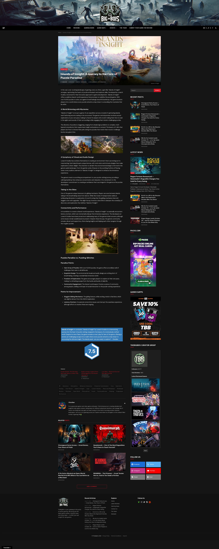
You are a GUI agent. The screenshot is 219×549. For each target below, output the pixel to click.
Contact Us (114, 509)
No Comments (93, 82)
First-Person (69, 388)
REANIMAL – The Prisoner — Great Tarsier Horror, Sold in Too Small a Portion (108, 474)
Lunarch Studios (96, 388)
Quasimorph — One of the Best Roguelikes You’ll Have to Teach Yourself (109, 446)
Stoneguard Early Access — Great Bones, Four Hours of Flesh (73, 446)
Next (145, 450)
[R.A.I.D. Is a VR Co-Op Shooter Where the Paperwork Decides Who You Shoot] (135, 129)
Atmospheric (74, 386)
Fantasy (61, 388)
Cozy (112, 386)
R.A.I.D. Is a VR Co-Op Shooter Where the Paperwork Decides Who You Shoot (150, 129)
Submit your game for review (140, 28)
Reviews (76, 28)
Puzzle (93, 391)
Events (112, 28)
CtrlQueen (135, 183)
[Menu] (4, 28)
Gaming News (89, 28)
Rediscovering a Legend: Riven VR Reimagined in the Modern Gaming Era (89, 373)
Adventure (64, 69)
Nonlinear (68, 391)
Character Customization (101, 386)
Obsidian (64, 82)
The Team (114, 511)
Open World (76, 391)
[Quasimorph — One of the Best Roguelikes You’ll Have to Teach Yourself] (109, 434)
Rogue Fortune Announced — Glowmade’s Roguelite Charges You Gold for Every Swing (150, 117)
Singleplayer (119, 391)
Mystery (61, 391)
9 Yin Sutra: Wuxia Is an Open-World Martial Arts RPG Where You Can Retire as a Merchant (73, 475)
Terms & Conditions (116, 536)
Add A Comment (92, 486)
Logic (87, 388)
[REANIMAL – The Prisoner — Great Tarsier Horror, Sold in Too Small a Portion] (109, 462)
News (132, 173)
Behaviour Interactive (86, 386)
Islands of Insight (79, 388)
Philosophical (85, 391)
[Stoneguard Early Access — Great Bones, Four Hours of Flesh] (74, 434)
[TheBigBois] (109, 13)
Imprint (125, 536)
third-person (62, 394)
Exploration (119, 386)
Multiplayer (120, 388)
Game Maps (101, 28)
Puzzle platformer (102, 391)
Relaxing (111, 391)
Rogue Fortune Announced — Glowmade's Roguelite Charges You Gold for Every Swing (95, 507)
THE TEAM (123, 28)
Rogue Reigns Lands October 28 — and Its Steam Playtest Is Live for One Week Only (150, 220)
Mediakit (113, 514)
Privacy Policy (105, 536)
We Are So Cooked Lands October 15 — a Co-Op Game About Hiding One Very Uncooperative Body (150, 141)
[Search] (215, 28)
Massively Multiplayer (109, 388)
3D (59, 386)
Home (69, 28)
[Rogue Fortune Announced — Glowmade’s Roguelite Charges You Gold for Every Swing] (135, 116)
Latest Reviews (115, 503)
